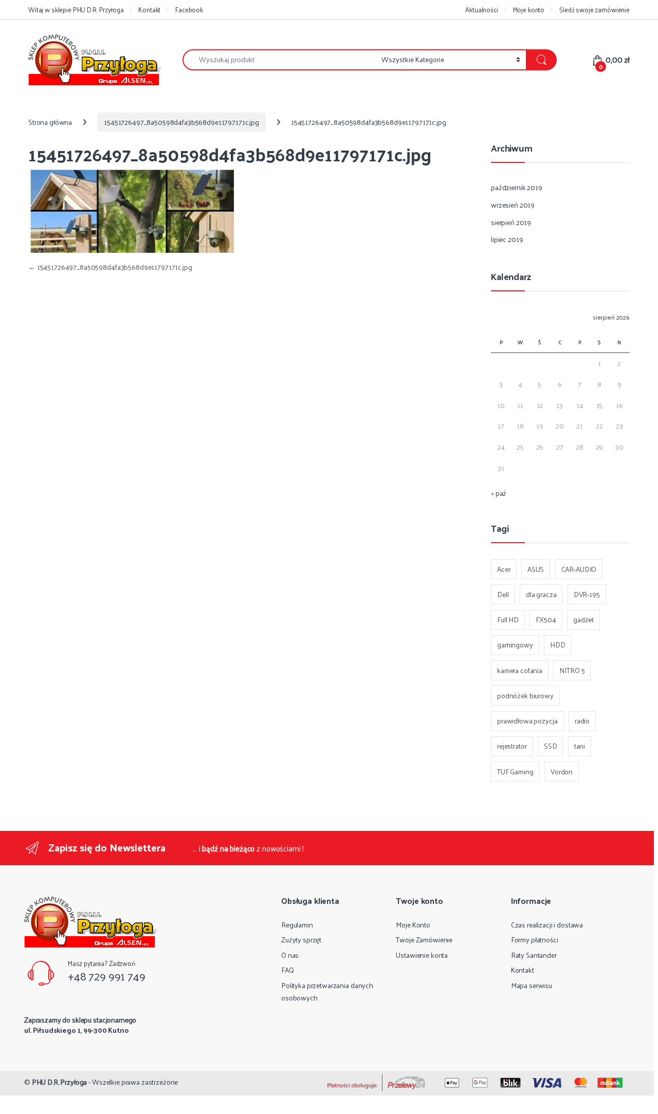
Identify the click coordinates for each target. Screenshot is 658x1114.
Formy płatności (534, 939)
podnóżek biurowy (525, 695)
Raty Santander (534, 955)
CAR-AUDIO (579, 569)
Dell (502, 594)
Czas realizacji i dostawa (547, 924)
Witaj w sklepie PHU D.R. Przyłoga (75, 9)
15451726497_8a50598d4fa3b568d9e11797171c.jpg (181, 122)
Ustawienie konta (422, 955)
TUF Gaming (515, 771)
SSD (550, 745)
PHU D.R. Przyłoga (59, 1081)
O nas (290, 955)
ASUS (535, 569)
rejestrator (511, 745)
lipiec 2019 (507, 239)
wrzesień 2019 (513, 204)
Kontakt (149, 9)
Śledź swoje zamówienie (594, 9)
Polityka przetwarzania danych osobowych (327, 991)
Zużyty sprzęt (301, 939)
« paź (498, 493)
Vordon (562, 771)
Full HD (508, 619)
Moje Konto (413, 924)
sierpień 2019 (511, 222)
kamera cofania (519, 670)
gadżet (583, 619)
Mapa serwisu (531, 985)
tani (579, 745)
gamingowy (515, 644)
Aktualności (481, 9)
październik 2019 (516, 187)
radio (582, 720)
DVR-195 (587, 594)
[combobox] (279, 59)
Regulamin (297, 924)
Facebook (189, 9)
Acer (503, 569)
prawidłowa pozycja (527, 720)
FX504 (546, 619)
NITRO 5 (571, 670)
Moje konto (529, 9)
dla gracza (541, 594)
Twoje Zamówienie (424, 939)
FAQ (287, 969)
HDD (557, 644)
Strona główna (50, 122)
